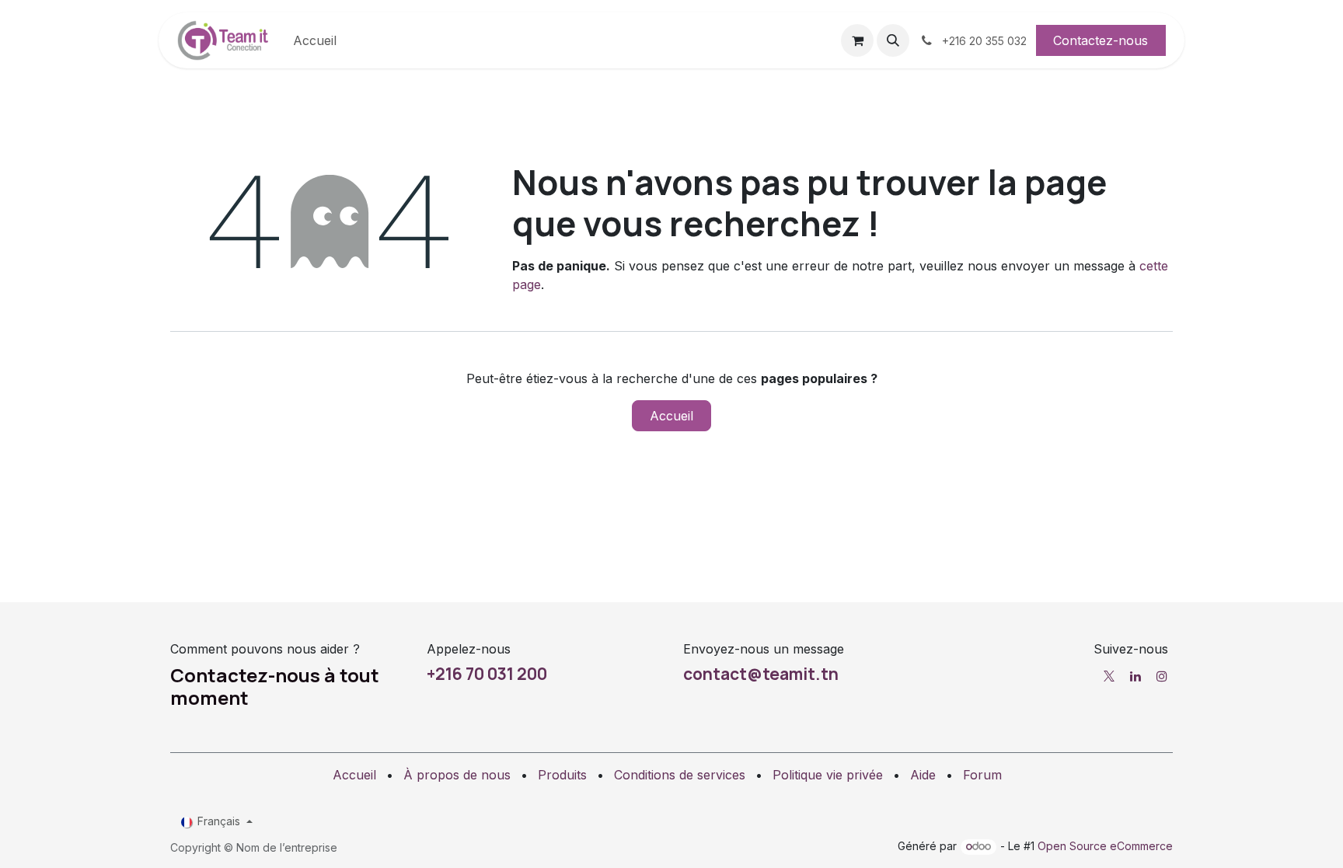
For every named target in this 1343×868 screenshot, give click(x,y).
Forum (982, 775)
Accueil (671, 416)
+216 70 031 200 (487, 674)
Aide (923, 775)
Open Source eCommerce (1105, 845)
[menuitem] (315, 40)
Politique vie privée (828, 775)
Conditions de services (679, 775)
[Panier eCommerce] (857, 40)
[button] (893, 40)
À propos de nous (457, 775)
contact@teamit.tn (761, 674)
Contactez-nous (1100, 40)
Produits (562, 775)
